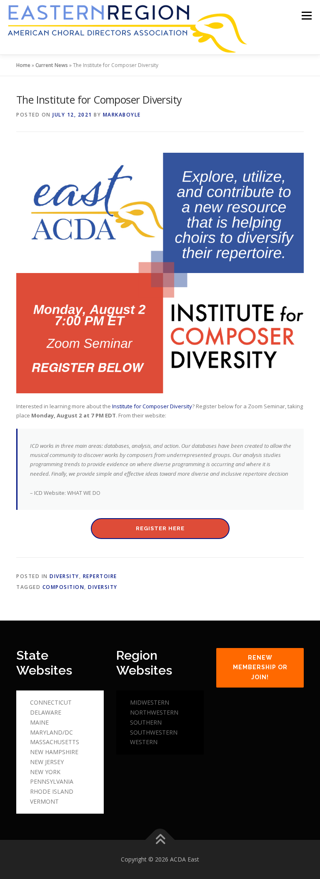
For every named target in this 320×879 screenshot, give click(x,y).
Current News (51, 65)
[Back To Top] (160, 840)
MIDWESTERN (149, 702)
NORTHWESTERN (154, 712)
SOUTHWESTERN (154, 732)
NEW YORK (45, 772)
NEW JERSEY (47, 762)
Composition (63, 587)
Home (23, 65)
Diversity (64, 576)
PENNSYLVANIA (51, 781)
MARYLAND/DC (51, 732)
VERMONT (44, 801)
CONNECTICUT (51, 702)
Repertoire (100, 576)
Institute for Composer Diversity (152, 406)
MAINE (39, 722)
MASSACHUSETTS (54, 742)
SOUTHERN (146, 722)
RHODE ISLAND (51, 791)
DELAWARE (45, 712)
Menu (306, 15)
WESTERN (144, 742)
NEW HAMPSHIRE (54, 752)
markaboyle (122, 114)
